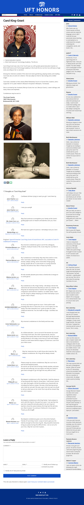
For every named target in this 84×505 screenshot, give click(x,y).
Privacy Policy (53, 498)
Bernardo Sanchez (74, 443)
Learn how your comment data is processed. (40, 482)
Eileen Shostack (73, 388)
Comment (7, 445)
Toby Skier (71, 190)
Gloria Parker (72, 26)
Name (5, 464)
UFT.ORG (57, 15)
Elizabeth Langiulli (74, 310)
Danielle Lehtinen (74, 120)
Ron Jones (71, 361)
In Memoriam (38, 15)
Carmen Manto (73, 463)
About (31, 15)
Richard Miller (72, 335)
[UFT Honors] (42, 4)
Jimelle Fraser (72, 81)
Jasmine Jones (72, 418)
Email (24, 464)
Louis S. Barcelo (73, 55)
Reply (22, 202)
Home (25, 15)
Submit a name (49, 15)
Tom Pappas (72, 228)
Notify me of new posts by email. (15, 471)
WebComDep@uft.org (42, 495)
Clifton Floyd (72, 265)
